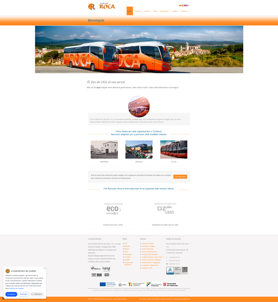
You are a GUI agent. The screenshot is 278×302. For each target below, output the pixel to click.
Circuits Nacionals (147, 249)
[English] (185, 5)
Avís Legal (142, 299)
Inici (129, 11)
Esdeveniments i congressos (151, 262)
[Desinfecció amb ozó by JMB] (165, 208)
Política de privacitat (153, 299)
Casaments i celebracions (150, 265)
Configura (37, 294)
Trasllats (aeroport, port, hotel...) (153, 257)
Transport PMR (147, 268)
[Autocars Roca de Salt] (101, 6)
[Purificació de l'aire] (113, 208)
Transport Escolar (147, 243)
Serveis (147, 11)
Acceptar (11, 294)
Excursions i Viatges (148, 246)
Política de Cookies (166, 299)
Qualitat (174, 11)
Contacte (184, 11)
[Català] (180, 5)
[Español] (183, 5)
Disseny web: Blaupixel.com (182, 299)
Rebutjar (23, 294)
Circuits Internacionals (149, 252)
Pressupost (164, 11)
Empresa (138, 11)
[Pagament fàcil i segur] (99, 271)
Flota (155, 11)
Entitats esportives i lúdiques (151, 260)
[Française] (187, 5)
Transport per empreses (149, 254)
